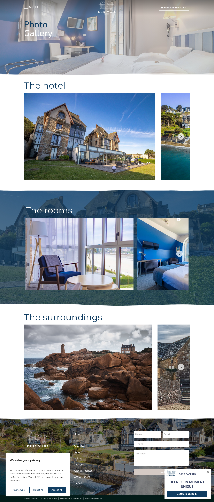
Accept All (57, 490)
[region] (38, 474)
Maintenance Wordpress (71, 498)
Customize (19, 490)
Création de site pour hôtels (44, 498)
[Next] (181, 136)
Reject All (38, 490)
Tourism (78, 464)
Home (77, 434)
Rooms (78, 440)
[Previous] (33, 136)
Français (78, 483)
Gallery (78, 458)
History (78, 452)
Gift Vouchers (82, 477)
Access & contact (83, 470)
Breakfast (79, 446)
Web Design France (93, 498)
